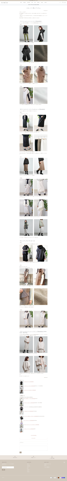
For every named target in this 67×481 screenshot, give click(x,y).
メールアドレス (21, 442)
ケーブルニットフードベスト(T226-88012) (29, 428)
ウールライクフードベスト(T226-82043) (32, 21)
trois (3, 477)
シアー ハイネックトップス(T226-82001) (29, 420)
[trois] (4, 2)
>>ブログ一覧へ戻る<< (34, 435)
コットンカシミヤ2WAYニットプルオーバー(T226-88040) (31, 416)
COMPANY (38, 2)
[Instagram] (64, 462)
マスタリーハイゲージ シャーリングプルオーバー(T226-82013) (31, 424)
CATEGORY (24, 2)
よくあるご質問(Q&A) (46, 467)
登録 (3, 469)
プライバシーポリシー (47, 466)
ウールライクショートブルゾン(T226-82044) (33, 331)
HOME (21, 2)
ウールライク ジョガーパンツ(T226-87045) (29, 402)
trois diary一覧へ (33, 438)
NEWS (32, 2)
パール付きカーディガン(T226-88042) (28, 411)
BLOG (35, 2)
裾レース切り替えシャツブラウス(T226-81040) (29, 398)
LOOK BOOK (28, 2)
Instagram (42, 2)
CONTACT (46, 2)
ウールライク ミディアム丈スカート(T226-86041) (33, 109)
